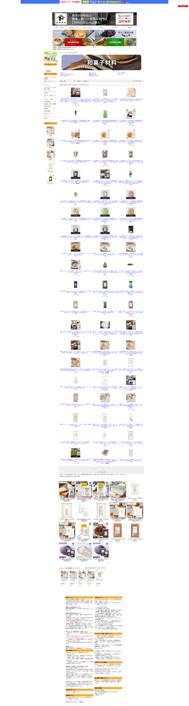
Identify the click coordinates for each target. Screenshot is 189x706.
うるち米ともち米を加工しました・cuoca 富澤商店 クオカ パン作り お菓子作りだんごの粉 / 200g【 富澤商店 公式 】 (131, 443)
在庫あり (79, 81)
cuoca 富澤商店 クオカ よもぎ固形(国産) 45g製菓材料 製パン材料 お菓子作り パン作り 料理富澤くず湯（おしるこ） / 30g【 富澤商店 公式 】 (131, 202)
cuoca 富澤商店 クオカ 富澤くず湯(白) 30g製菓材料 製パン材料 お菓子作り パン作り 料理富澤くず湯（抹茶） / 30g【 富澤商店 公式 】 (105, 220)
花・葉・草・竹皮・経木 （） (67, 74)
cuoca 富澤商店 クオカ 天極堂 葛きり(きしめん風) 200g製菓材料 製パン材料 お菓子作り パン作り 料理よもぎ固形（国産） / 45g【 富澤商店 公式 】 (105, 202)
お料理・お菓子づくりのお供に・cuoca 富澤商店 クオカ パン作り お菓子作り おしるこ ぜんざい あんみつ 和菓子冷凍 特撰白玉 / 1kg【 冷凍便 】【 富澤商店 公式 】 (131, 333)
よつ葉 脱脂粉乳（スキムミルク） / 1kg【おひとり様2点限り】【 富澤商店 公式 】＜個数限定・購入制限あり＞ (67, 499)
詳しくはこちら (70, 654)
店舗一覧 (81, 701)
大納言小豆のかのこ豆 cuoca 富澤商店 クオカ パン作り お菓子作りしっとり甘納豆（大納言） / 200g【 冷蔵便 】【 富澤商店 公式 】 (105, 292)
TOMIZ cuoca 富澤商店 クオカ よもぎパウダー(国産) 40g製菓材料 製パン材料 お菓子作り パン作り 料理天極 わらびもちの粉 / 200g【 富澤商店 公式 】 (131, 182)
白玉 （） (120, 74)
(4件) (107, 165)
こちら (67, 691)
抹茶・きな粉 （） (65, 75)
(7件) (78, 105)
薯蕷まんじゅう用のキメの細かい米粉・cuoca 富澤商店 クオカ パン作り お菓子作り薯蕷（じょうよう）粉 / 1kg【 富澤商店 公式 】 (105, 388)
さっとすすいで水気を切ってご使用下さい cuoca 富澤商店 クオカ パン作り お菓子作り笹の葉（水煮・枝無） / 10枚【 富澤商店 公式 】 (131, 272)
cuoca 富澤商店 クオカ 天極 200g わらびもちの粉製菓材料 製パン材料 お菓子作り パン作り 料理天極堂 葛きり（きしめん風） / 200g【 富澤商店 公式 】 (75, 202)
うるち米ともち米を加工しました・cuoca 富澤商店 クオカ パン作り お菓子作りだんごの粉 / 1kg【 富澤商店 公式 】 (105, 443)
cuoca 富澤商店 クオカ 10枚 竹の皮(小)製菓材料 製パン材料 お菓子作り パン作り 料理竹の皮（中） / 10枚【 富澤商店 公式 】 (105, 162)
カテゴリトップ (61, 52)
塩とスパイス (48, 113)
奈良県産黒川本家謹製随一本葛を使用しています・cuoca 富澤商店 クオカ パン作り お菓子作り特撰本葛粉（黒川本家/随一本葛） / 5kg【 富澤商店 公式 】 (105, 460)
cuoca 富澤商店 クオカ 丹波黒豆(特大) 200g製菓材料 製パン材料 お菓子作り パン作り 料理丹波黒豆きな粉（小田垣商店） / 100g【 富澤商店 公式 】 (131, 237)
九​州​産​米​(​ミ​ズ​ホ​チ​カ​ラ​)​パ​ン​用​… (82, 580)
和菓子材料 (47, 106)
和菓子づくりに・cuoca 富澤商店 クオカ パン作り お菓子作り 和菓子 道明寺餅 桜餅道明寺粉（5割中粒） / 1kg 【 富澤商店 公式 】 (105, 405)
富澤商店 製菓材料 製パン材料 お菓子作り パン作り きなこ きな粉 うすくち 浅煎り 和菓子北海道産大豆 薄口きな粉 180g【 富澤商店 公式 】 (105, 353)
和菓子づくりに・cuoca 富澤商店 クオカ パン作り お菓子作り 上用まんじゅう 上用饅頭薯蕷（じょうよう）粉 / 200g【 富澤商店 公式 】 (131, 388)
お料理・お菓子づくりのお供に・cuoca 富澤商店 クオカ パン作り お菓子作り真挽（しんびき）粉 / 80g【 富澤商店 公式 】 (131, 425)
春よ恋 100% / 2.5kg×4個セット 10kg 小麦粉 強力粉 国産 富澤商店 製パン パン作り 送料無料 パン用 (84, 499)
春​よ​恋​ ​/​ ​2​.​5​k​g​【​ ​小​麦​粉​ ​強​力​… (64, 580)
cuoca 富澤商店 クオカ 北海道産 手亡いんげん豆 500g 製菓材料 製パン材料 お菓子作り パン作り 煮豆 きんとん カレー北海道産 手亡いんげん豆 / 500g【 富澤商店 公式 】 (105, 100)
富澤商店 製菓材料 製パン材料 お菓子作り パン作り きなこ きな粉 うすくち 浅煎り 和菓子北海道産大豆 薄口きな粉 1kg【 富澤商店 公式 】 (131, 353)
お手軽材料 (47, 101)
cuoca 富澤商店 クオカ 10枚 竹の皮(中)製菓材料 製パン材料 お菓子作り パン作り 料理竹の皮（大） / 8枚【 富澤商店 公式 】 (131, 162)
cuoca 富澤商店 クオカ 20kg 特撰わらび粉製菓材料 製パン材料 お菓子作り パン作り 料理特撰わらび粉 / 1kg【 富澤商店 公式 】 (105, 142)
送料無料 (85, 81)
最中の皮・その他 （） (94, 75)
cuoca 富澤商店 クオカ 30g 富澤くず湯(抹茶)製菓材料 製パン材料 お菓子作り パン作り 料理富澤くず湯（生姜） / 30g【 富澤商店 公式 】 (131, 220)
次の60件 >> (104, 469)
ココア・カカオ (48, 99)
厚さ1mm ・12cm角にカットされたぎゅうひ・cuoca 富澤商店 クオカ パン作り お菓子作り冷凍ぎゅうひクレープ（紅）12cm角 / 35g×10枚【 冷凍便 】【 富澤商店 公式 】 (105, 333)
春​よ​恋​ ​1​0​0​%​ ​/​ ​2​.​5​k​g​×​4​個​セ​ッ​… (73, 580)
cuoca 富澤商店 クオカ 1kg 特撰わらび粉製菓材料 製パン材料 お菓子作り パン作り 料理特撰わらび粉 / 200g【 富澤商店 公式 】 (131, 142)
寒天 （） (63, 72)
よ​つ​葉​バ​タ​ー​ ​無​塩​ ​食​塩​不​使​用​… (90, 580)
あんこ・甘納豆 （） (122, 72)
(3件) (133, 125)
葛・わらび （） (93, 72)
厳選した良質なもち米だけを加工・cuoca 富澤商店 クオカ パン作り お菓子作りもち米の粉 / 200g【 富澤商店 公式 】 (131, 370)
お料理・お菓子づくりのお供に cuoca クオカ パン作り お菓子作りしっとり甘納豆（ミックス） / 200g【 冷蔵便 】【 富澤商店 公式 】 (131, 312)
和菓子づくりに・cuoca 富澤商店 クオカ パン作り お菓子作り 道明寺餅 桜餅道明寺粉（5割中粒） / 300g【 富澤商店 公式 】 (131, 405)
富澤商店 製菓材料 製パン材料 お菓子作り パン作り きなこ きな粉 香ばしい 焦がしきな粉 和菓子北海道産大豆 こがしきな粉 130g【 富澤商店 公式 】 (75, 370)
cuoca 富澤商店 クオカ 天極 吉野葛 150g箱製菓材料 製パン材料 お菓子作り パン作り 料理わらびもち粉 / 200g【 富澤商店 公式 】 (131, 121)
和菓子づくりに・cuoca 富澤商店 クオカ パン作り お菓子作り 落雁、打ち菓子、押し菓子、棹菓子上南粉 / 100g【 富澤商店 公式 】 (105, 425)
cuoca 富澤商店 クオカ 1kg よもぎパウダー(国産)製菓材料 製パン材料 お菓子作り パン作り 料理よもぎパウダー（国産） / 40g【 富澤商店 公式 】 (105, 182)
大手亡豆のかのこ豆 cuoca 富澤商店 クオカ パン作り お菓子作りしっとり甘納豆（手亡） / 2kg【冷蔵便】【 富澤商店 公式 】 (131, 292)
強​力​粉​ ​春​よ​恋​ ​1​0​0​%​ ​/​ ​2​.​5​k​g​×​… (99, 580)
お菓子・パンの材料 (68, 52)
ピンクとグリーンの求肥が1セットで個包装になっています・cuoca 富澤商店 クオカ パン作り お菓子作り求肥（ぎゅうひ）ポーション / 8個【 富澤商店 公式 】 (75, 333)
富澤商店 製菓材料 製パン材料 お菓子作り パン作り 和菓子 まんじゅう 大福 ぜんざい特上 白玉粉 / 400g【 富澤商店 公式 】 (131, 255)
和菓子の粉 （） (93, 74)
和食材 (46, 108)
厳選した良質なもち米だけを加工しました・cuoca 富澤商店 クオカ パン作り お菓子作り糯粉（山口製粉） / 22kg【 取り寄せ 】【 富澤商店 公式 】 (105, 370)
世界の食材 (47, 111)
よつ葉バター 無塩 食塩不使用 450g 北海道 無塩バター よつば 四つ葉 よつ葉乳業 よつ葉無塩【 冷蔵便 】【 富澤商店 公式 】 (118, 499)
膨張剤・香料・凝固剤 (50, 104)
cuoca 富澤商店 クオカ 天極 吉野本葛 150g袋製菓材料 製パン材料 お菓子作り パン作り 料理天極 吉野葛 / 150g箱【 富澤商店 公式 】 (105, 121)
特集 (45, 118)
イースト (46, 85)
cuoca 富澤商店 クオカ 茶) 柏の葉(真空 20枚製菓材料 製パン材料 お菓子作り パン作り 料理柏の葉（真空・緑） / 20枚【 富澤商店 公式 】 (105, 237)
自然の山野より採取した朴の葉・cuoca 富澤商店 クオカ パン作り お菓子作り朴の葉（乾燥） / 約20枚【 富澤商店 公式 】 (105, 272)
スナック (46, 115)
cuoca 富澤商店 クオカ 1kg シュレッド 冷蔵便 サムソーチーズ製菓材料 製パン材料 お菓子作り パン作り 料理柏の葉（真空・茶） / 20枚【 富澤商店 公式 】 (75, 237)
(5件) (107, 186)
